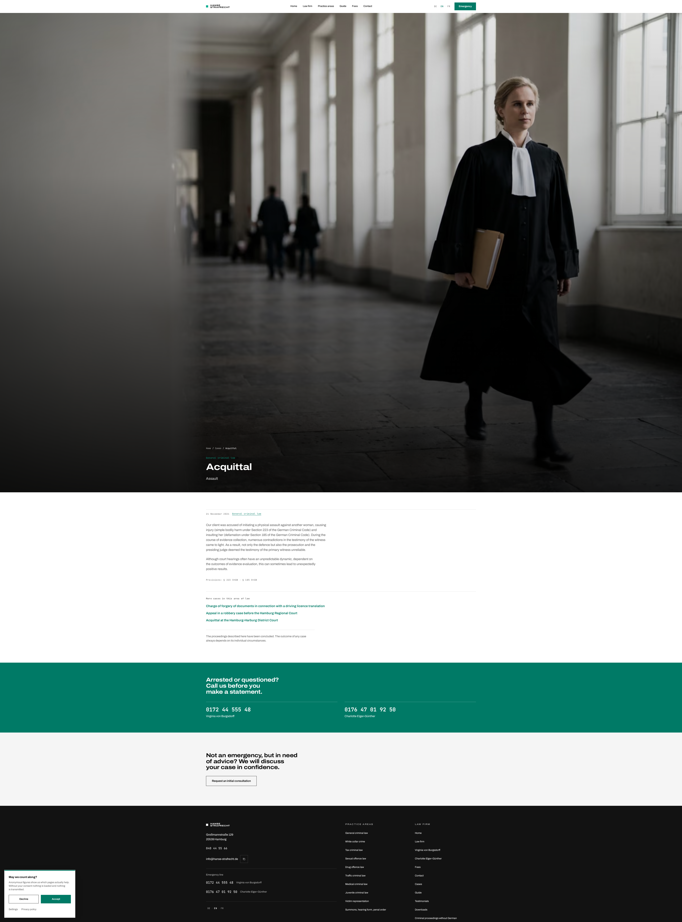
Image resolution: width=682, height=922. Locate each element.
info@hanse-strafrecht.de (222, 858)
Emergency (465, 6)
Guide (343, 6)
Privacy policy (28, 909)
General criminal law (246, 513)
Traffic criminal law (355, 875)
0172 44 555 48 (234, 882)
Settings (13, 909)
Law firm (307, 6)
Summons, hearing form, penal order (365, 909)
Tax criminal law (354, 850)
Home (293, 6)
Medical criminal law (356, 884)
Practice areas (326, 6)
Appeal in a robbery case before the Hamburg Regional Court (251, 613)
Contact (367, 6)
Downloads (421, 909)
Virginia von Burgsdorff (427, 850)
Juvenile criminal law (356, 892)
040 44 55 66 (216, 848)
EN (442, 6)
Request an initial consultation (231, 780)
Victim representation (357, 901)
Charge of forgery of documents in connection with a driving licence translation (265, 606)
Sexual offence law (355, 858)
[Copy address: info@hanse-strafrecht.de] (244, 859)
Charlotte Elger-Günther (428, 858)
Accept (56, 899)
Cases (218, 448)
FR (448, 6)
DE (435, 6)
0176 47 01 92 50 (236, 892)
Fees (355, 6)
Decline (23, 899)
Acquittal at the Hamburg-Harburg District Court (242, 620)
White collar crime (355, 841)
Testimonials (422, 901)
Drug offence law (354, 867)
